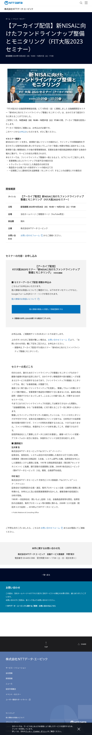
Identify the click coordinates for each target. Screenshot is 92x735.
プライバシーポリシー (13, 722)
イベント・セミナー (18, 19)
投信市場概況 (11, 689)
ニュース (9, 684)
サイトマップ (10, 713)
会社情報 (9, 673)
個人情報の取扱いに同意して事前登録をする (46, 309)
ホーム (8, 19)
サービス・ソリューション (16, 668)
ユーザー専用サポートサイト (17, 699)
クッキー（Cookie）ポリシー (36, 731)
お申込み (23, 131)
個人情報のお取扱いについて (24, 299)
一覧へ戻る (46, 575)
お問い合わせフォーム (30, 235)
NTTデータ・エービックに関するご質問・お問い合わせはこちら (31, 606)
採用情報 (9, 678)
